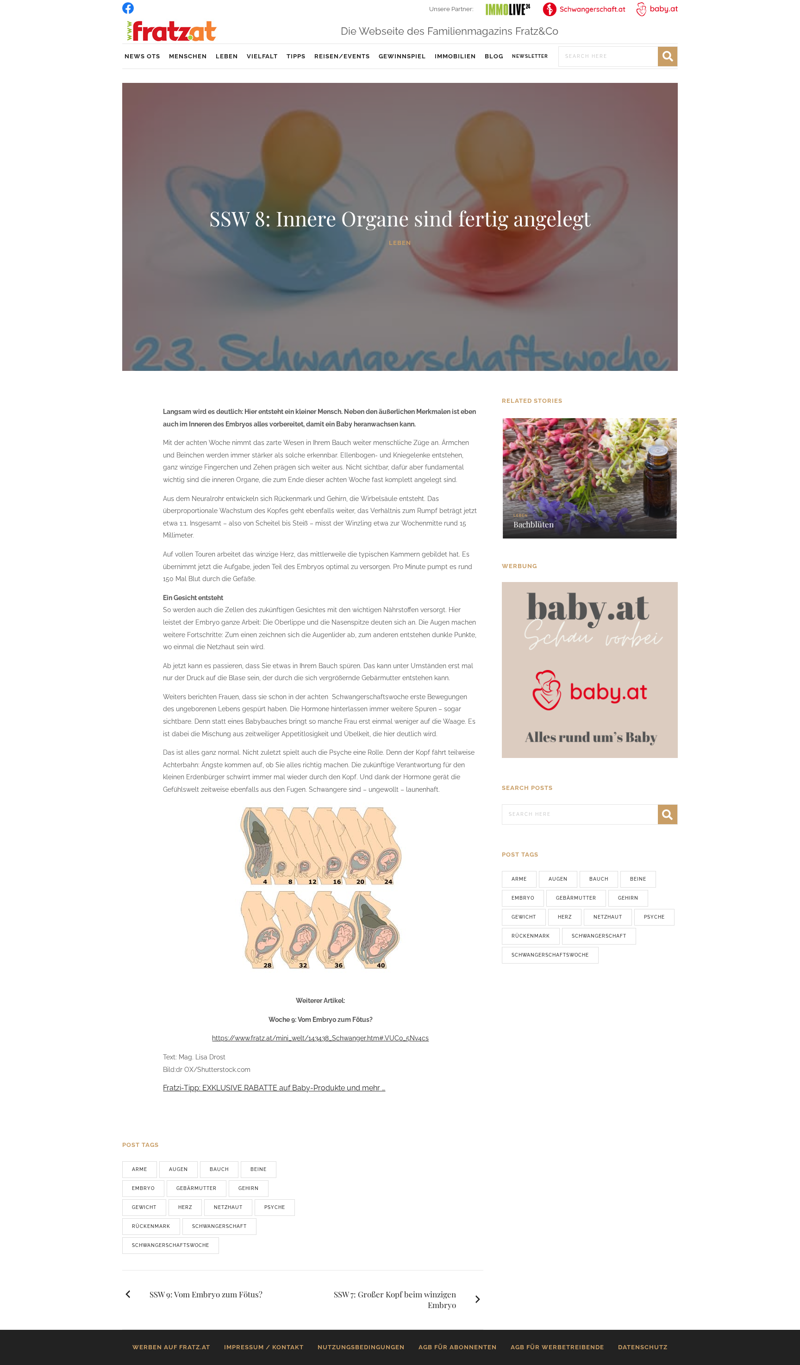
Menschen (188, 56)
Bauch (219, 1169)
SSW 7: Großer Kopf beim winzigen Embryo (395, 1299)
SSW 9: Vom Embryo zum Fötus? (206, 1294)
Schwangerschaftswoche (170, 1245)
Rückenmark (151, 1226)
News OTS (142, 56)
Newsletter (530, 56)
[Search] (667, 56)
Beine (258, 1169)
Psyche (274, 1207)
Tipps (296, 56)
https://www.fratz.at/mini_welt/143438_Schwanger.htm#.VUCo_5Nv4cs (320, 1038)
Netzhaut (228, 1207)
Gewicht (144, 1207)
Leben (227, 56)
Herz (185, 1207)
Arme (139, 1169)
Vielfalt (262, 56)
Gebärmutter (196, 1188)
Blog (494, 56)
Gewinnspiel (402, 56)
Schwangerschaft (219, 1226)
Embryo (143, 1188)
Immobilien (455, 56)
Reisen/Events (342, 56)
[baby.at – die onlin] (590, 669)
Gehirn (248, 1188)
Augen (178, 1169)
